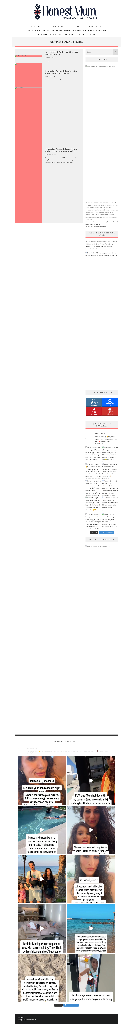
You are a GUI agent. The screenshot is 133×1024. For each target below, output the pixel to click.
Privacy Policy (21, 1017)
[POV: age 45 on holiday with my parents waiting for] (110, 454)
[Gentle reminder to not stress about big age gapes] (110, 504)
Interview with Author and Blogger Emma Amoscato (61, 53)
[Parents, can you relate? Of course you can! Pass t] (110, 521)
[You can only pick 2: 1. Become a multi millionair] (110, 488)
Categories (56, 26)
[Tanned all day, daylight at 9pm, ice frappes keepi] (93, 488)
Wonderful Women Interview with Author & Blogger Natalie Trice (61, 150)
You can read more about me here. (96, 226)
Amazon (107, 249)
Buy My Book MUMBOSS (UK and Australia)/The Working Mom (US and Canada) (67, 30)
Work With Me (96, 26)
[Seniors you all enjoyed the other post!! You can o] (93, 454)
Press (76, 26)
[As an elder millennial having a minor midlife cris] (93, 521)
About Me (36, 26)
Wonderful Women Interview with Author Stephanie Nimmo (61, 72)
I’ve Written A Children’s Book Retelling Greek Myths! (67, 34)
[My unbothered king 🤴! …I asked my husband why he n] (93, 471)
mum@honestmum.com (93, 224)
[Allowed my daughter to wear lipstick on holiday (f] (110, 471)
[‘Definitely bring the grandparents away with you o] (93, 504)
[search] (115, 52)
